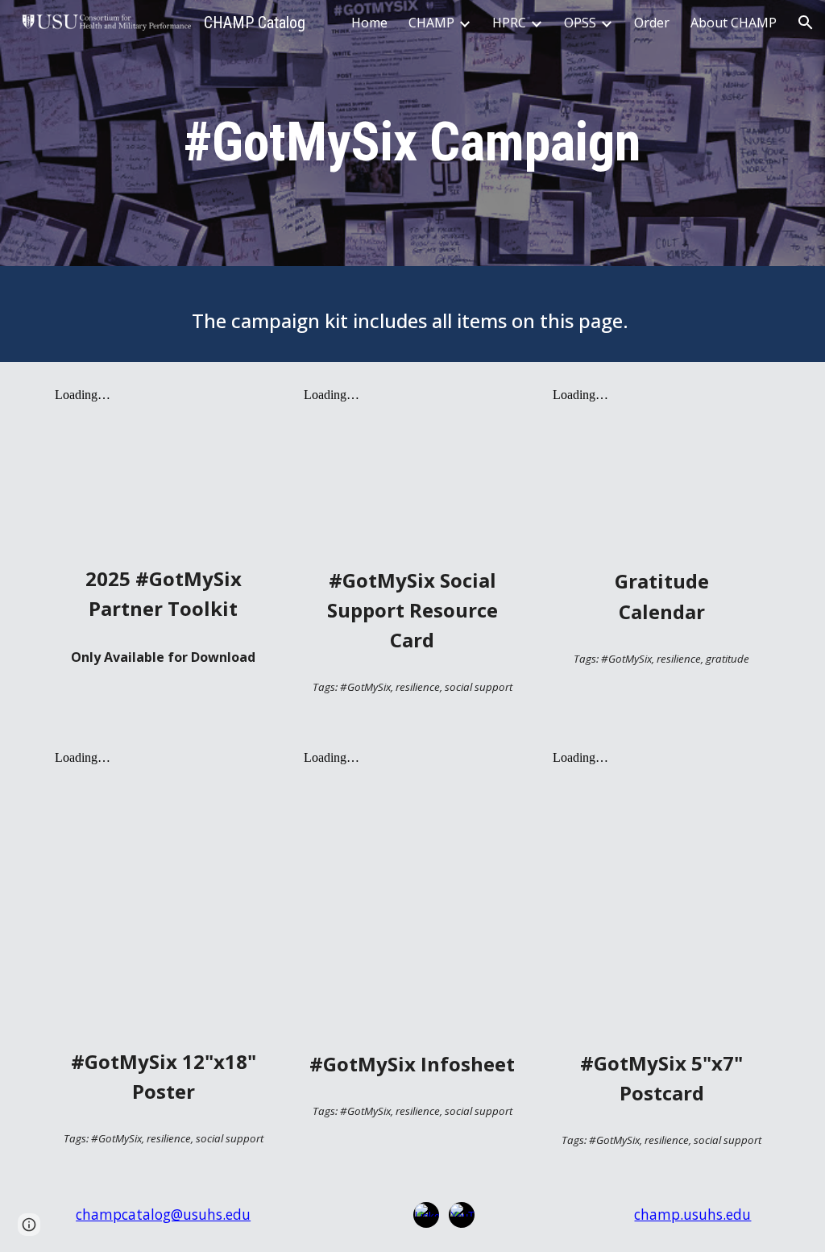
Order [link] (652, 22)
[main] (412, 137)
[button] (805, 22)
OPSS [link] (580, 22)
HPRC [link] (509, 22)
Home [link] (369, 22)
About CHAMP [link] (733, 22)
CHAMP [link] (431, 22)
